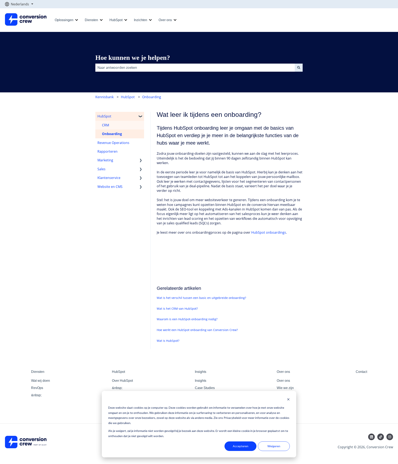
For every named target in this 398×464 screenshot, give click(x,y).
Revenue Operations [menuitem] (113, 142)
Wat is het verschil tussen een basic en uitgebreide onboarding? (201, 298)
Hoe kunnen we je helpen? (132, 57)
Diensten (91, 20)
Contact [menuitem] (361, 371)
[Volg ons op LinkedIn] (371, 437)
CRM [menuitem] (105, 125)
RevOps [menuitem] (37, 388)
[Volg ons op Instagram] (389, 437)
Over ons (165, 20)
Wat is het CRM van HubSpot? (177, 309)
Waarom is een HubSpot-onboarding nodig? (187, 319)
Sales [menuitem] (101, 169)
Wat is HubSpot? (168, 341)
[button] (140, 116)
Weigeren (273, 446)
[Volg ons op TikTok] (380, 437)
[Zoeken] (299, 67)
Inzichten (140, 20)
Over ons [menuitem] (283, 371)
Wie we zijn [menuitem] (285, 388)
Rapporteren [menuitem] (107, 151)
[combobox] (195, 67)
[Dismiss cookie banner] (288, 399)
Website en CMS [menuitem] (110, 186)
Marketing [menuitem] (105, 160)
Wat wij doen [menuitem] (40, 380)
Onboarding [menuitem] (112, 134)
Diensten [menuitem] (37, 371)
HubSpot (116, 20)
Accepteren (240, 446)
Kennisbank (104, 97)
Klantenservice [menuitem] (108, 177)
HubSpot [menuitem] (104, 116)
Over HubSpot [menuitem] (122, 380)
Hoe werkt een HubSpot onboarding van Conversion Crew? (197, 330)
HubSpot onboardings (268, 232)
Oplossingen (64, 20)
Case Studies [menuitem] (205, 388)
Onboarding (151, 97)
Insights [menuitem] (200, 371)
